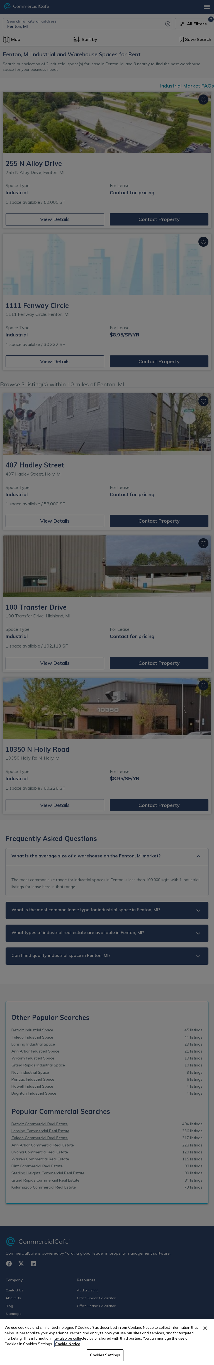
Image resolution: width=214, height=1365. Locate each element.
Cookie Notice (67, 1344)
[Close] (205, 1328)
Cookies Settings (105, 1355)
